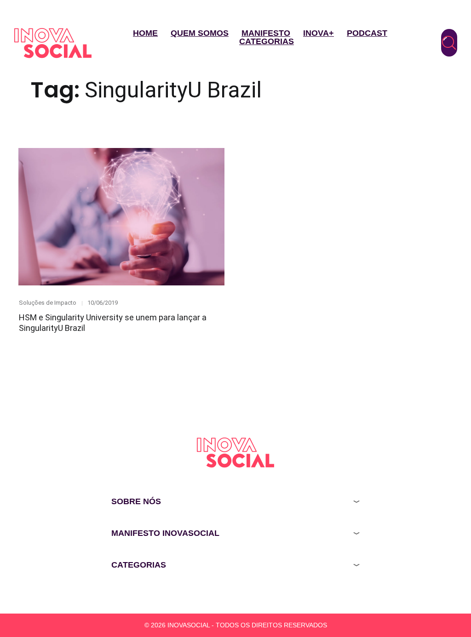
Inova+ (318, 33)
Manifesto (265, 33)
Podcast (367, 33)
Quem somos (200, 33)
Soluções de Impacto (47, 302)
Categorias (266, 41)
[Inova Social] (53, 43)
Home (145, 33)
